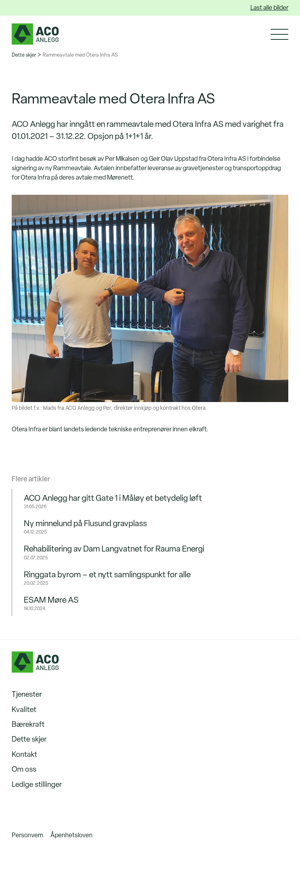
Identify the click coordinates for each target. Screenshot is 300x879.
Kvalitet (24, 709)
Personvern (27, 835)
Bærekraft (28, 724)
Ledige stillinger (37, 784)
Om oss (24, 769)
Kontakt (24, 754)
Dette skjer (24, 55)
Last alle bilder (269, 8)
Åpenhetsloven (71, 835)
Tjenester (27, 694)
